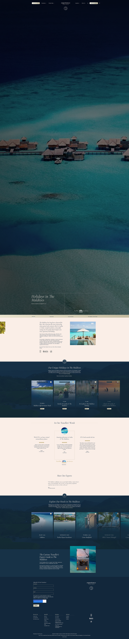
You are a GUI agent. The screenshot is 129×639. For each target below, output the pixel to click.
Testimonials (52, 513)
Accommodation (70, 513)
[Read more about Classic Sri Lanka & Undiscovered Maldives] (109, 591)
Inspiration (77, 3)
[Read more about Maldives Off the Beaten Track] (42, 591)
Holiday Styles (51, 3)
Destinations (43, 3)
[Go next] (97, 590)
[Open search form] (87, 3)
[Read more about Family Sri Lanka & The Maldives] (64, 591)
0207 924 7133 (35, 3)
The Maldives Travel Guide (92, 513)
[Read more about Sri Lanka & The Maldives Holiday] (87, 591)
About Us (83, 3)
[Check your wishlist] (99, 3)
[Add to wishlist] (51, 578)
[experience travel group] (65, 3)
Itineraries (33, 513)
